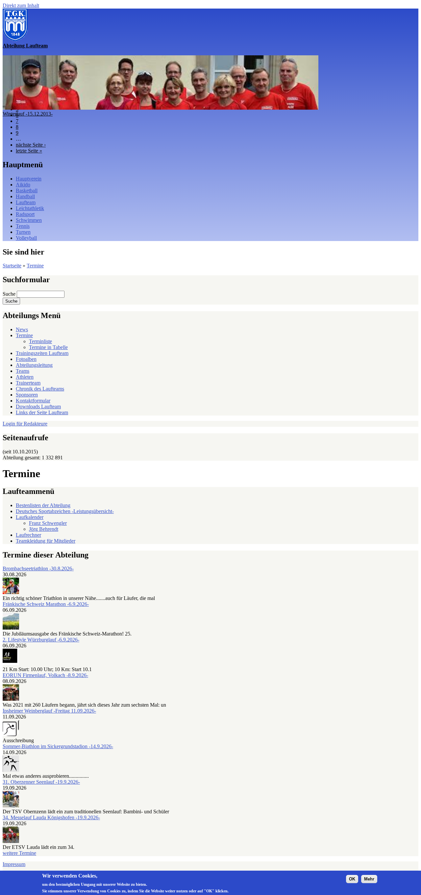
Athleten (25, 377)
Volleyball (26, 238)
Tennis (23, 226)
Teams (22, 371)
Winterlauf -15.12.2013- (28, 114)
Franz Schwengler (48, 523)
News (22, 329)
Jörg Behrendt (43, 529)
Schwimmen (29, 220)
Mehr (369, 879)
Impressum (14, 864)
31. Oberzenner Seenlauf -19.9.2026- (41, 782)
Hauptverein (28, 178)
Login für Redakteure (25, 423)
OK (352, 879)
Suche (10, 294)
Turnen (23, 232)
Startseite (12, 265)
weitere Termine (19, 853)
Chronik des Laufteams (40, 389)
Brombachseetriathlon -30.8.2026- (38, 568)
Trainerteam (28, 383)
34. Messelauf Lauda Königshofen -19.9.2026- (51, 817)
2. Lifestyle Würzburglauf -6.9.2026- (41, 639)
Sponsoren (27, 394)
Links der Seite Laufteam (42, 412)
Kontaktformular (33, 400)
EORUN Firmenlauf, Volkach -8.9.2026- (45, 675)
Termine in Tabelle (48, 347)
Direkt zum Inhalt (21, 5)
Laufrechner (28, 535)
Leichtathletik (30, 208)
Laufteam (26, 202)
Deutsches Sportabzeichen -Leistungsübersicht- (65, 511)
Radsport (25, 214)
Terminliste (40, 341)
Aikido (23, 184)
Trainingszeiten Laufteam (42, 353)
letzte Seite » (29, 150)
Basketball (26, 190)
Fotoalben (26, 359)
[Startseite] (15, 39)
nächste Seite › (31, 145)
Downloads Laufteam (38, 406)
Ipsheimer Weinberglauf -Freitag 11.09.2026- (49, 711)
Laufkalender (29, 517)
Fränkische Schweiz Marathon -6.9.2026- (46, 604)
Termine (35, 265)
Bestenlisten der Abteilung (43, 505)
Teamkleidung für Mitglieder (45, 541)
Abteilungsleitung (34, 365)
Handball (25, 196)
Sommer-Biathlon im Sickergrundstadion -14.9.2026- (58, 746)
